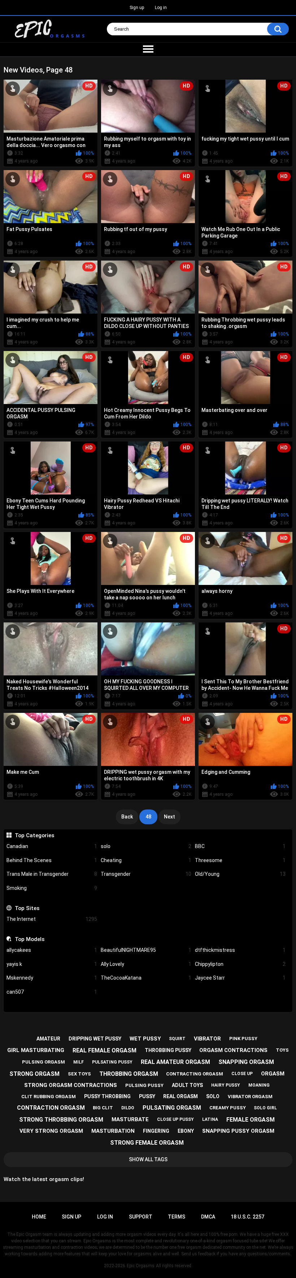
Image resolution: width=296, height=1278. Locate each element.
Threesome (240, 860)
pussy (147, 1096)
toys (282, 1050)
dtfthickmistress (240, 950)
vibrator (207, 1038)
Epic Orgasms (140, 1265)
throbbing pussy (168, 1050)
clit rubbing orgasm (48, 1096)
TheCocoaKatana (146, 978)
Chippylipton (240, 964)
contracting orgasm (194, 1074)
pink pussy (243, 1038)
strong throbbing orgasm (61, 1119)
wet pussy (145, 1038)
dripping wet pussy (95, 1039)
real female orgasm (104, 1050)
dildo (127, 1107)
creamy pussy (227, 1107)
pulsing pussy (144, 1085)
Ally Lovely (146, 964)
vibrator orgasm (250, 1096)
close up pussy (175, 1119)
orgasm (272, 1073)
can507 (51, 992)
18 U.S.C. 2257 (247, 1217)
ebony (186, 1131)
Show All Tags (148, 1159)
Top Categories (34, 835)
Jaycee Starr (240, 978)
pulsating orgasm (172, 1107)
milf (78, 1062)
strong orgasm (34, 1073)
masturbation (113, 1131)
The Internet (51, 919)
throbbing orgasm (128, 1073)
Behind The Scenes (51, 860)
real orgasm (180, 1096)
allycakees (51, 950)
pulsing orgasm (43, 1062)
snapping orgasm (246, 1062)
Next (169, 817)
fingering (156, 1131)
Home (39, 1217)
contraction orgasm (51, 1107)
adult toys (187, 1085)
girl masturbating (35, 1050)
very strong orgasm (51, 1131)
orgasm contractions (233, 1050)
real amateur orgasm (175, 1062)
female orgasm (250, 1119)
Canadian (51, 846)
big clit (103, 1107)
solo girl (265, 1107)
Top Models (29, 939)
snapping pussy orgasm (238, 1131)
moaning (259, 1085)
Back (127, 817)
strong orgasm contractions (70, 1085)
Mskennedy (51, 978)
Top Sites (27, 908)
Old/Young (240, 874)
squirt (177, 1038)
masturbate (130, 1119)
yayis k (51, 964)
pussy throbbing (107, 1096)
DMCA (208, 1217)
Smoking (51, 888)
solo (146, 846)
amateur (48, 1039)
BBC (240, 846)
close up (242, 1073)
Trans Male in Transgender (51, 874)
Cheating (146, 860)
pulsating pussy (112, 1062)
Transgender (146, 874)
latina (210, 1119)
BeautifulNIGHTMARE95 (146, 950)
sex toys (79, 1074)
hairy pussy (225, 1085)
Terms (176, 1217)
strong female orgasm (147, 1142)
